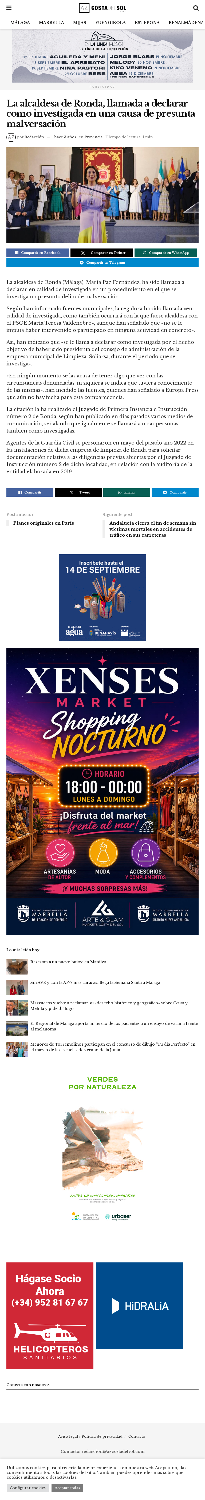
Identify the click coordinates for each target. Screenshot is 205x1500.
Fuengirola (110, 22)
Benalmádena (186, 22)
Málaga (20, 22)
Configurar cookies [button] (28, 1488)
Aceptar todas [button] (67, 1488)
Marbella (51, 22)
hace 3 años (65, 137)
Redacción (34, 137)
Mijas (79, 22)
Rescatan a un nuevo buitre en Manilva (68, 962)
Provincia (94, 137)
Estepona (147, 22)
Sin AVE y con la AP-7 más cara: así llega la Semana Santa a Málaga (95, 982)
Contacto (136, 1436)
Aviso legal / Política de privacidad (90, 1436)
